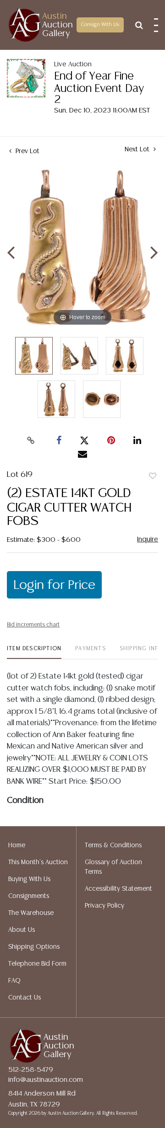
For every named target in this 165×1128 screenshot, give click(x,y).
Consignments (28, 896)
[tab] (34, 652)
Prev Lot (26, 151)
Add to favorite (152, 476)
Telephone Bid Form (37, 964)
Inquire (147, 539)
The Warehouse (31, 913)
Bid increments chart (33, 624)
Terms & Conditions (113, 845)
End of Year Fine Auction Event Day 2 (99, 88)
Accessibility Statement (118, 889)
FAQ (14, 981)
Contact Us (24, 997)
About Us (21, 930)
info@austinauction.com (45, 1079)
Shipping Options (34, 947)
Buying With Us (29, 879)
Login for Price (54, 585)
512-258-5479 (30, 1069)
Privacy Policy (104, 906)
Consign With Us (100, 24)
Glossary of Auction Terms (113, 867)
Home (16, 845)
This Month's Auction (38, 862)
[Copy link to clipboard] (31, 440)
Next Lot (138, 149)
